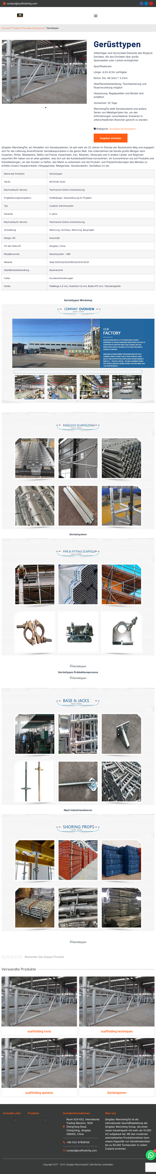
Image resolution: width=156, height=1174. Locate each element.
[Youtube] (151, 3)
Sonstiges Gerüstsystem (34, 28)
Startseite (6, 28)
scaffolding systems (39, 1092)
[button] (95, 15)
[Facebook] (142, 3)
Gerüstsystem (116, 1092)
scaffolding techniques (117, 1031)
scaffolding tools (39, 1031)
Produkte (17, 28)
